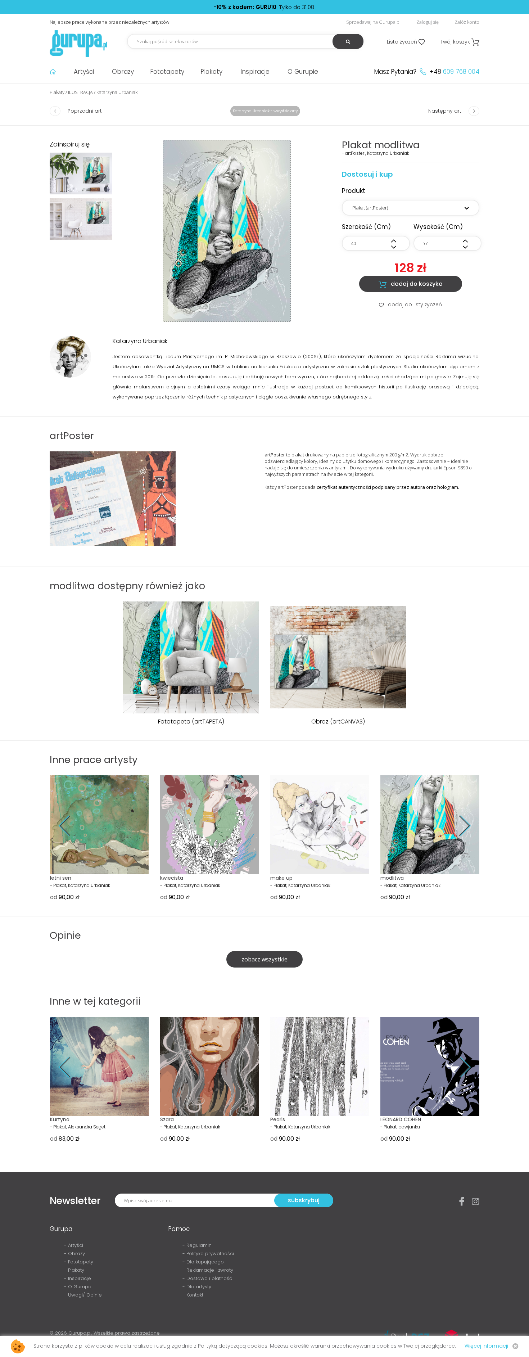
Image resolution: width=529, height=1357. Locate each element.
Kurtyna (59, 1119)
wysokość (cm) (438, 226)
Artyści (84, 71)
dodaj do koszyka (411, 284)
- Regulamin (197, 1245)
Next (459, 826)
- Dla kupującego (203, 1261)
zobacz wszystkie (264, 959)
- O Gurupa (77, 1286)
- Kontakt (192, 1294)
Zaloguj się (427, 22)
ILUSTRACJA (80, 92)
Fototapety (167, 71)
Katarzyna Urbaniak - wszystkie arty (265, 111)
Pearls (277, 1119)
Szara (167, 1119)
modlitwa (392, 878)
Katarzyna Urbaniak (116, 92)
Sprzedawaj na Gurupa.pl (373, 22)
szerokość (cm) (366, 226)
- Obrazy (74, 1253)
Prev (69, 826)
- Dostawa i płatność (207, 1278)
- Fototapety (78, 1261)
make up (281, 878)
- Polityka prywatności (208, 1253)
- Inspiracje (77, 1278)
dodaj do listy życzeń (410, 304)
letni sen (60, 878)
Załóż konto (467, 22)
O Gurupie (303, 71)
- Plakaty (74, 1270)
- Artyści (73, 1245)
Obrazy (123, 71)
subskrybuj (304, 1200)
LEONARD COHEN (400, 1119)
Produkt (353, 190)
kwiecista (171, 878)
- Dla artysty (196, 1286)
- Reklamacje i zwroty (207, 1270)
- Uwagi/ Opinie (83, 1294)
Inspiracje (255, 71)
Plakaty (211, 71)
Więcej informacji (486, 1345)
